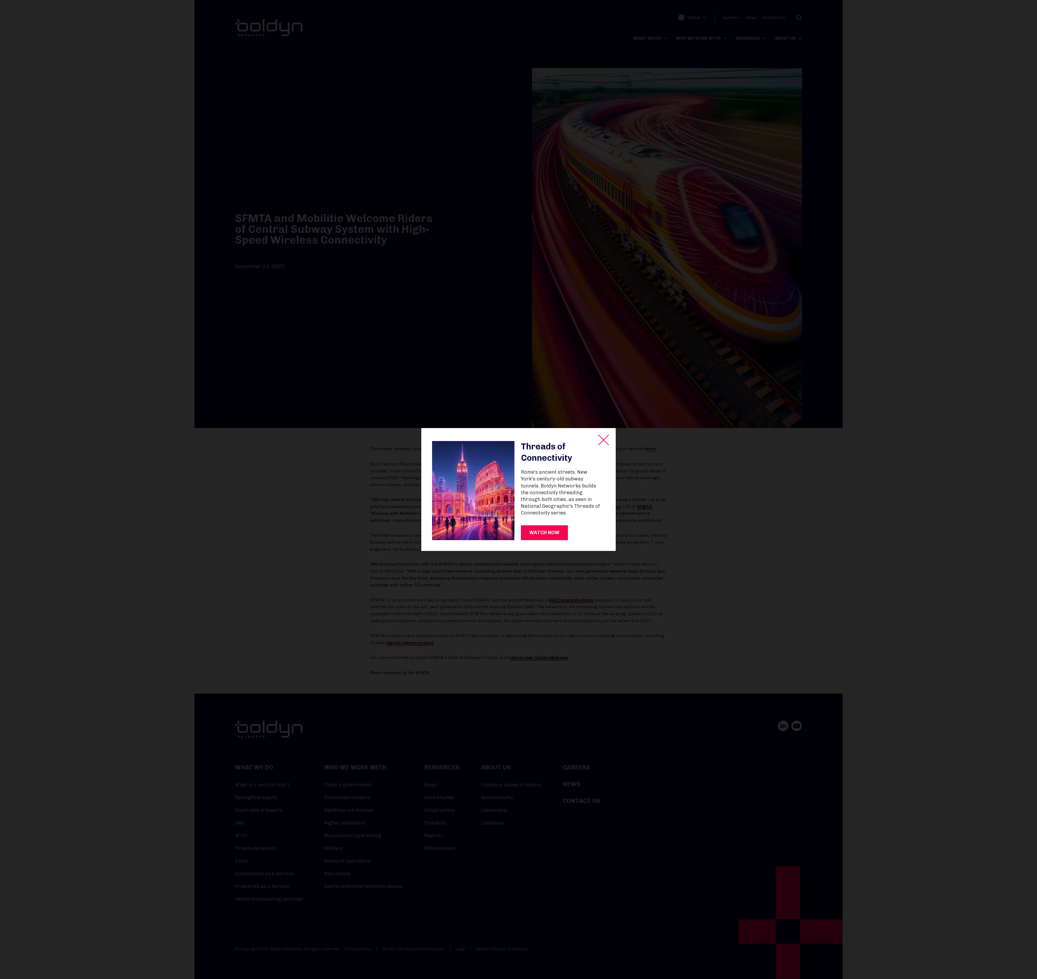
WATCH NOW (544, 533)
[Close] (603, 440)
